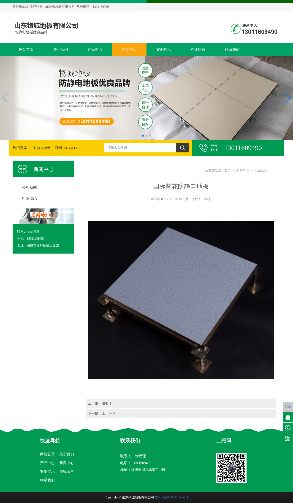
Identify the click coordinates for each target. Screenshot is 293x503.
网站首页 (26, 49)
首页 (227, 170)
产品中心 (95, 49)
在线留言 (198, 49)
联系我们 (232, 49)
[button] (143, 136)
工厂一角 (109, 413)
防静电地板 (42, 148)
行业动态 (261, 170)
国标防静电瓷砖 (66, 148)
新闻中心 (129, 49)
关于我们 (60, 49)
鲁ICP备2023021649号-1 (171, 497)
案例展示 (163, 49)
